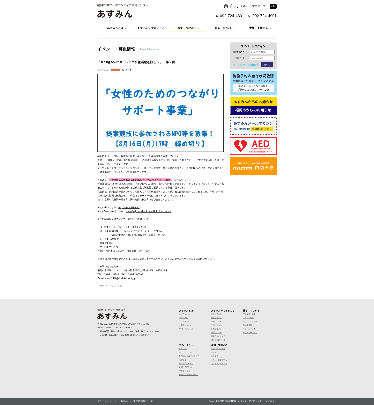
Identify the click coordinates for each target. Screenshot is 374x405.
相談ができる (216, 314)
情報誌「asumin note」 (188, 375)
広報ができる (216, 329)
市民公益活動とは (186, 363)
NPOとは (183, 349)
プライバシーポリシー (108, 401)
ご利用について (185, 325)
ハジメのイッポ (249, 329)
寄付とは (182, 360)
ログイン (267, 65)
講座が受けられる (218, 340)
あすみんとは (184, 314)
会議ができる (216, 318)
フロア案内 (183, 318)
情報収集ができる (218, 336)
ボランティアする (218, 349)
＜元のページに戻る (109, 285)
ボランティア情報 (250, 321)
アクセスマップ (185, 321)
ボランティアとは (186, 352)
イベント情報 (248, 318)
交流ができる (216, 325)
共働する (214, 356)
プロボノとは (184, 371)
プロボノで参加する (219, 363)
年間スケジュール (186, 329)
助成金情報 (247, 325)
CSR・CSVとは (185, 367)
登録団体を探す (249, 314)
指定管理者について (143, 401)
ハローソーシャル (250, 333)
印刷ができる (216, 321)
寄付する (214, 352)
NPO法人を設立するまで (189, 356)
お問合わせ (126, 401)
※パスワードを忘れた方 (246, 64)
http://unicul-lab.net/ (128, 207)
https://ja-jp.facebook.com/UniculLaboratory (148, 211)
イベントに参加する (219, 360)
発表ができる (216, 333)
